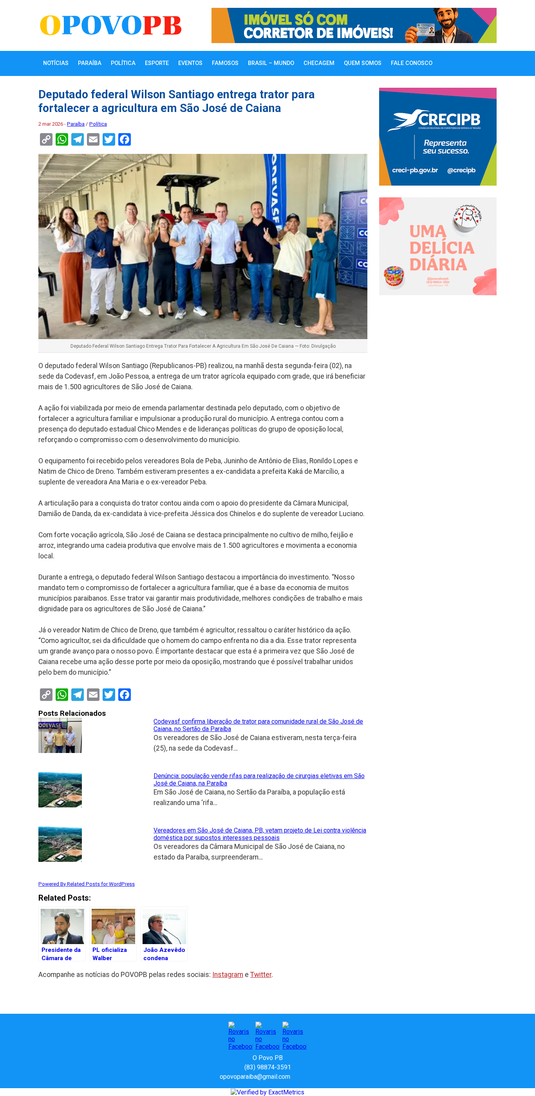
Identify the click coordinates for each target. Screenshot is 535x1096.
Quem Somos (362, 63)
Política (123, 63)
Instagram (227, 975)
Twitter (260, 975)
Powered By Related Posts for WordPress (86, 884)
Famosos (225, 63)
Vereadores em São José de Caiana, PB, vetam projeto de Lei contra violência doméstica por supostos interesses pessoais (260, 834)
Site (309, 1076)
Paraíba (89, 63)
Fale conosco (411, 63)
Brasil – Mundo (271, 63)
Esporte (157, 63)
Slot (297, 1076)
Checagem (319, 63)
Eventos (190, 63)
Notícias (56, 63)
